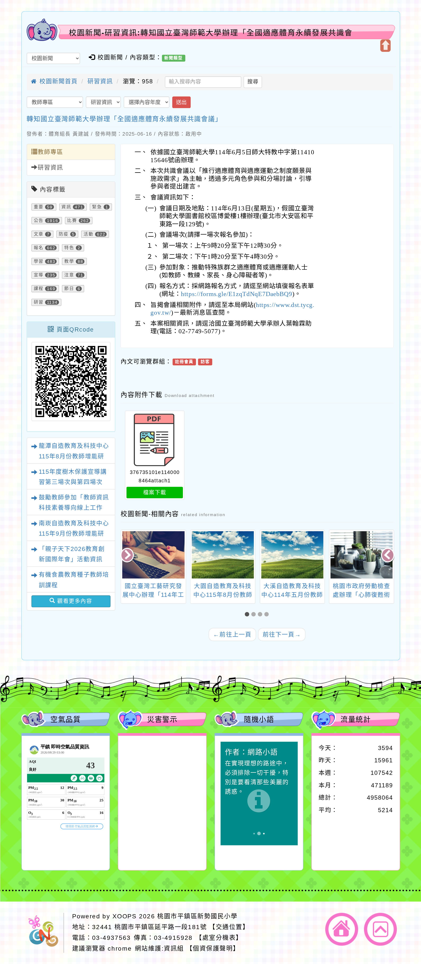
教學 (69, 261)
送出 (181, 102)
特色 (69, 248)
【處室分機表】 (219, 937)
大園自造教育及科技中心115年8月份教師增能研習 (222, 595)
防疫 (63, 234)
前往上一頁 (232, 634)
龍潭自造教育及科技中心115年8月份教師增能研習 (74, 456)
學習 (38, 261)
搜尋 (252, 82)
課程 (38, 288)
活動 (88, 234)
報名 (38, 248)
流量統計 (356, 719)
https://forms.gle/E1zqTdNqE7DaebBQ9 (236, 294)
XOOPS (124, 916)
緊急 (97, 207)
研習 (38, 302)
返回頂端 (380, 929)
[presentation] (128, 556)
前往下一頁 (281, 634)
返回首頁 (341, 929)
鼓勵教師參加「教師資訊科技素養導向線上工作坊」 (74, 507)
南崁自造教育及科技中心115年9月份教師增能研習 (74, 533)
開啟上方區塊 (385, 45)
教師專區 (50, 152)
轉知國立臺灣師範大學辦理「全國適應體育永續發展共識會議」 (124, 118)
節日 (69, 288)
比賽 (72, 220)
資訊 (66, 207)
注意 (69, 275)
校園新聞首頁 (57, 81)
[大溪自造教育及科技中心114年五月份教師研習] (292, 554)
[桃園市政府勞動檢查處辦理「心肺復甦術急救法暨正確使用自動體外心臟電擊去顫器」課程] (361, 554)
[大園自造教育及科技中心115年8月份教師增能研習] (222, 554)
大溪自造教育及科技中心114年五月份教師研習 (292, 595)
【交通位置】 (229, 926)
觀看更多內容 (73, 601)
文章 (38, 234)
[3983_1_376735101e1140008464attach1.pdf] (154, 440)
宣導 (38, 275)
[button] (248, 614)
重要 (38, 207)
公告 (38, 220)
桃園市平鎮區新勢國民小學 (197, 916)
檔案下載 (154, 492)
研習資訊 (100, 81)
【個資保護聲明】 (212, 948)
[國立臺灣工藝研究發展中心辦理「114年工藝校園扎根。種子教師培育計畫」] (153, 554)
